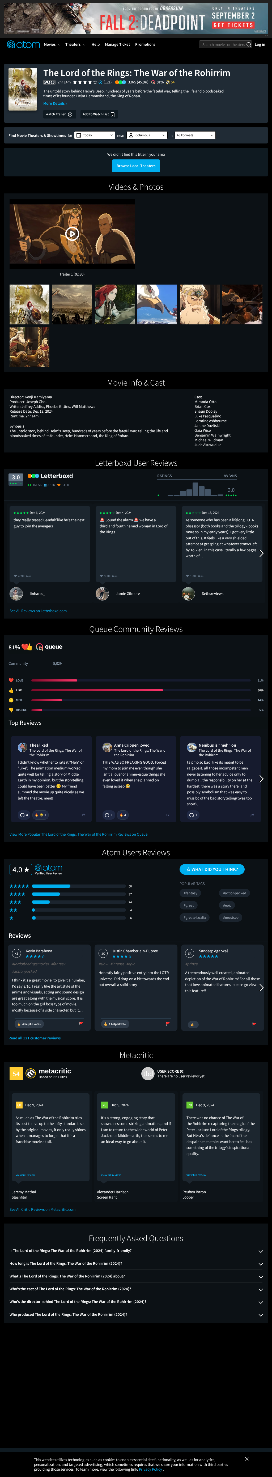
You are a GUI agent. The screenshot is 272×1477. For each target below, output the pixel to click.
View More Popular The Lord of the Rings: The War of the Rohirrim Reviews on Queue (78, 834)
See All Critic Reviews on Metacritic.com (42, 1209)
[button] (94, 135)
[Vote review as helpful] (193, 1024)
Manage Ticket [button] (117, 44)
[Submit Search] (248, 44)
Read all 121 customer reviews (34, 1038)
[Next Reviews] (261, 553)
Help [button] (96, 44)
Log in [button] (260, 44)
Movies (50, 44)
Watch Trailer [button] (56, 114)
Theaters (72, 44)
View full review (25, 1175)
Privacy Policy (151, 1469)
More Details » (55, 103)
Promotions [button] (145, 44)
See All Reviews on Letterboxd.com (38, 610)
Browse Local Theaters (136, 165)
